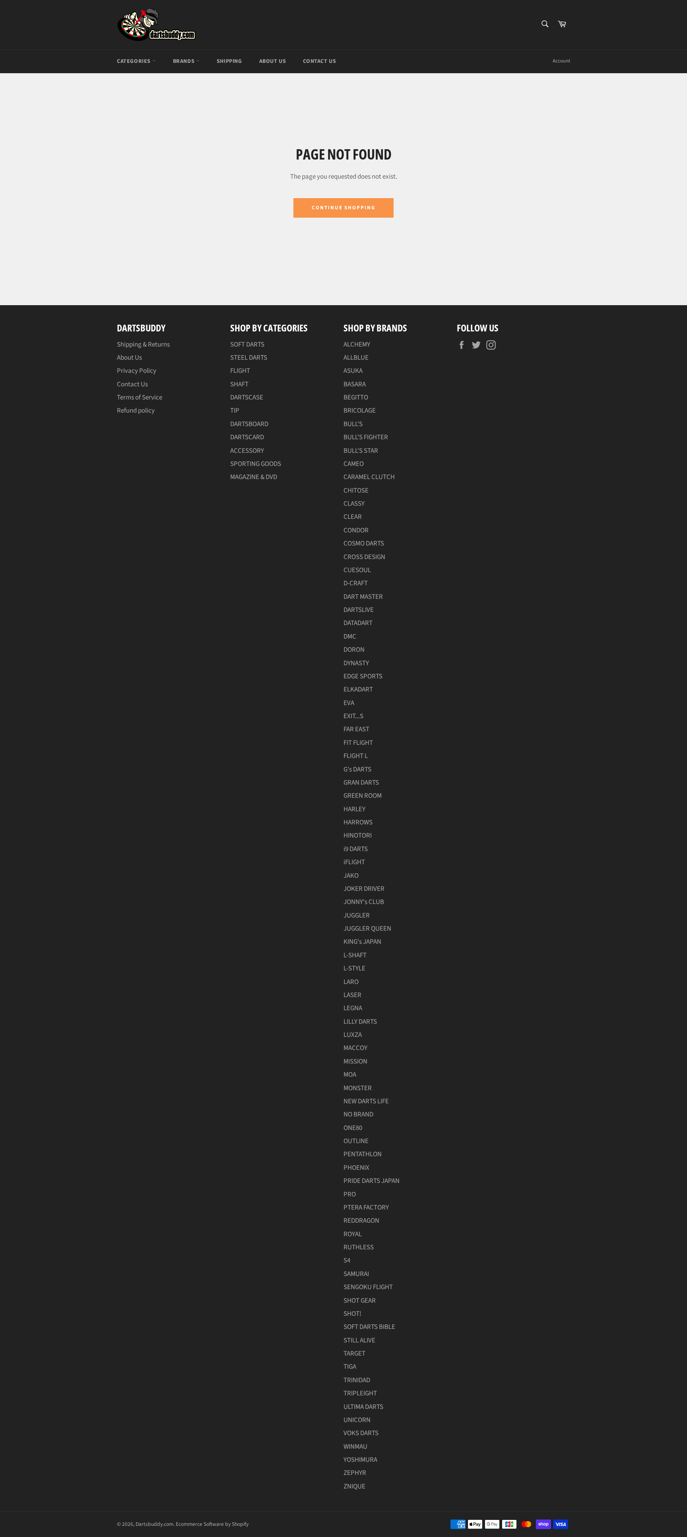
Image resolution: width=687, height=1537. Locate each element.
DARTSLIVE (359, 610)
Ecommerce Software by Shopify (212, 1524)
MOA (350, 1074)
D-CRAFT (356, 583)
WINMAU (355, 1446)
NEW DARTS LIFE (366, 1101)
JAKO (351, 876)
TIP (234, 410)
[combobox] (544, 24)
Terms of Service (139, 397)
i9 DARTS (356, 849)
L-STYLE (354, 968)
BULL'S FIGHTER (366, 437)
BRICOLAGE (360, 410)
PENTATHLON (363, 1154)
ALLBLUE (356, 357)
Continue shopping (343, 207)
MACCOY (355, 1048)
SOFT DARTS (247, 344)
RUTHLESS (359, 1247)
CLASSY (354, 503)
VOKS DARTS (361, 1433)
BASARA (355, 384)
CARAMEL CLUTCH (369, 477)
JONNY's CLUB (364, 902)
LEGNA (353, 1008)
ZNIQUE (354, 1486)
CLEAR (353, 517)
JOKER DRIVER (364, 889)
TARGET (354, 1353)
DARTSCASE (246, 397)
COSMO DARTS (364, 543)
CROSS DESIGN (364, 557)
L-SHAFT (355, 955)
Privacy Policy (136, 371)
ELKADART (358, 689)
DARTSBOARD (249, 424)
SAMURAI (356, 1274)
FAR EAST (356, 729)
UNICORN (357, 1420)
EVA (349, 703)
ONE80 (353, 1128)
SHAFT (239, 384)
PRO (350, 1194)
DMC (350, 636)
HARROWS (358, 822)
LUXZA (353, 1035)
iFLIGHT (354, 862)
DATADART (358, 623)
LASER (352, 995)
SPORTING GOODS (255, 464)
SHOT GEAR (360, 1300)
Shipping (229, 61)
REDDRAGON (361, 1220)
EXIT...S (353, 716)
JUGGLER (357, 915)
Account (561, 60)
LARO (351, 982)
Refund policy (136, 410)
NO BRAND (358, 1114)
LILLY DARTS (360, 1022)
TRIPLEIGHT (360, 1393)
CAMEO (354, 464)
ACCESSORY (247, 451)
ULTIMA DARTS (363, 1407)
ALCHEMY (357, 344)
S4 (347, 1260)
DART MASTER (363, 597)
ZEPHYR (355, 1473)
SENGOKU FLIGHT (368, 1287)
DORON (354, 650)
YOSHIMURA (360, 1460)
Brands (184, 61)
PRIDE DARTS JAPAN (372, 1181)
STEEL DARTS (248, 357)
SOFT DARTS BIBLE (369, 1327)
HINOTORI (358, 835)
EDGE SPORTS (363, 676)
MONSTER (358, 1088)
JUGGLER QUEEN (367, 928)
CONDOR (356, 530)
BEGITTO (356, 397)
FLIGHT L (356, 756)
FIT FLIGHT (358, 743)
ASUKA (353, 371)
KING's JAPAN (362, 942)
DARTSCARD (247, 437)
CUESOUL (357, 570)
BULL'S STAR (361, 451)
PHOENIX (356, 1168)
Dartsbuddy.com (154, 1524)
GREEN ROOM (363, 796)
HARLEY (354, 809)
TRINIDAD (357, 1380)
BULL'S (353, 424)
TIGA (350, 1366)
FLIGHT (240, 371)
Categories (134, 61)
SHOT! (352, 1314)
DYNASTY (356, 663)
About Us (272, 61)
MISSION (355, 1061)
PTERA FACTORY (366, 1207)
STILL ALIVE (359, 1340)
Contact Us (319, 61)
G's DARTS (357, 769)
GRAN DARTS (361, 782)
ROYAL (353, 1234)
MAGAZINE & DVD (253, 477)
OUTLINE (356, 1141)
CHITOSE (356, 490)
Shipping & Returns (143, 344)
